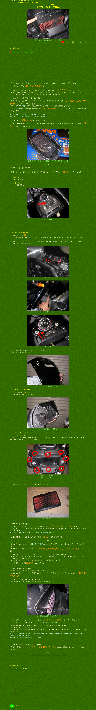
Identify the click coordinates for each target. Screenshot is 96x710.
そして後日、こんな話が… (19, 668)
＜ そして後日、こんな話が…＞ (75, 42)
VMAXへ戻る (19, 705)
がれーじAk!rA (14, 0)
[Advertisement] (48, 68)
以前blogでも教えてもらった (29, 90)
